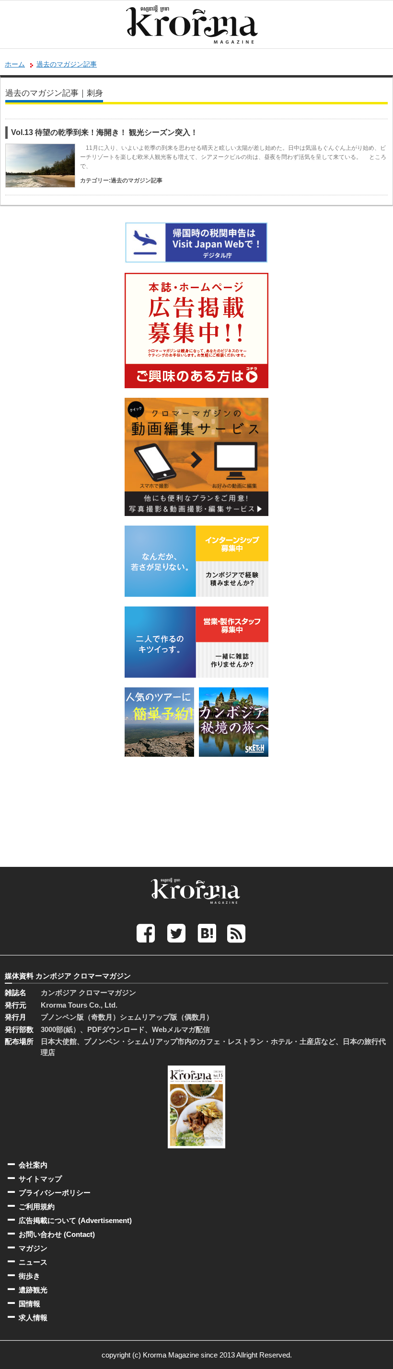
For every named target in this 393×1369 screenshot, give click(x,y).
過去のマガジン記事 (66, 64)
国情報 (29, 1304)
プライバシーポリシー (55, 1193)
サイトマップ (40, 1179)
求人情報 (33, 1317)
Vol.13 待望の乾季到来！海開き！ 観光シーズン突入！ (104, 132)
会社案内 (33, 1165)
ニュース (33, 1262)
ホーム (15, 64)
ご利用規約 (37, 1206)
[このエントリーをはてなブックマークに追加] (207, 933)
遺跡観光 (33, 1290)
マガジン (33, 1248)
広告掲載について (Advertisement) (75, 1220)
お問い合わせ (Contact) (57, 1234)
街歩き (29, 1276)
